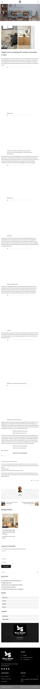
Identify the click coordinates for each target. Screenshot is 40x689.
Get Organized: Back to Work (6, 583)
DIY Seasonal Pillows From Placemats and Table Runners (11, 580)
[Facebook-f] (2, 669)
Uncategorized (5, 619)
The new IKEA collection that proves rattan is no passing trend (12, 589)
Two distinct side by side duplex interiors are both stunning (8, 532)
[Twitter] (31, 480)
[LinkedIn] (38, 480)
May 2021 (4, 607)
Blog (12, 16)
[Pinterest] (36, 480)
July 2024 (4, 601)
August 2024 (4, 597)
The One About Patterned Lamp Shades (8, 587)
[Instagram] (8, 669)
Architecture (4, 48)
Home (8, 16)
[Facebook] (34, 480)
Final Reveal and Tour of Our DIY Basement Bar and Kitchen (11, 585)
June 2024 (4, 604)
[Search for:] (20, 572)
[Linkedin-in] (6, 669)
